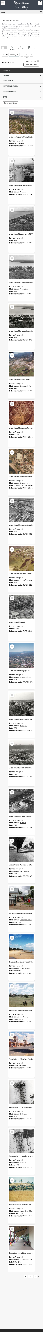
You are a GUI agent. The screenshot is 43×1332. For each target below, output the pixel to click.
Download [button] (12, 47)
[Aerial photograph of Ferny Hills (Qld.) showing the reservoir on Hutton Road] (21, 121)
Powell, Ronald (25, 968)
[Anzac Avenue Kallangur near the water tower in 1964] (21, 849)
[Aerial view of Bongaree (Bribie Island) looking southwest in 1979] (21, 267)
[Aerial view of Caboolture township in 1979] (21, 510)
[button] (21, 48)
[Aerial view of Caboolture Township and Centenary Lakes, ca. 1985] (21, 413)
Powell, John (24, 289)
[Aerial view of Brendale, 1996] (21, 364)
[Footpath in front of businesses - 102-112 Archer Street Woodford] (21, 1238)
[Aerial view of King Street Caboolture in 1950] (21, 704)
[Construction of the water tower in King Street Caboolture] (21, 1141)
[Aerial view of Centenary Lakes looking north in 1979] (21, 558)
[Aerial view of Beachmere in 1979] (21, 219)
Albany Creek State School (29, 1211)
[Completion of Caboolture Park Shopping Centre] (21, 1044)
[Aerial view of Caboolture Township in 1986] (21, 461)
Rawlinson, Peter (25, 386)
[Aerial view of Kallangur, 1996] (21, 655)
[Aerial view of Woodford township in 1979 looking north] (21, 752)
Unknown (23, 192)
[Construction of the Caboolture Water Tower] (21, 1092)
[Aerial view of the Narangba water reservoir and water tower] (21, 801)
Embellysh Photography (28, 920)
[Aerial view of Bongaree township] (21, 316)
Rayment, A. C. (25, 483)
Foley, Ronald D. (25, 871)
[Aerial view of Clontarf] (21, 607)
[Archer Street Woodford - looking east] (21, 898)
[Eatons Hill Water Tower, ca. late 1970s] (21, 1189)
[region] (21, 87)
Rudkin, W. (23, 726)
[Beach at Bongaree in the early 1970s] (21, 946)
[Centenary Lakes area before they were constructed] (21, 995)
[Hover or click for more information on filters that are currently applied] (38, 61)
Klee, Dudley (24, 1017)
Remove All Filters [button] (31, 65)
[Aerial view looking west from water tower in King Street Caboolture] (21, 170)
